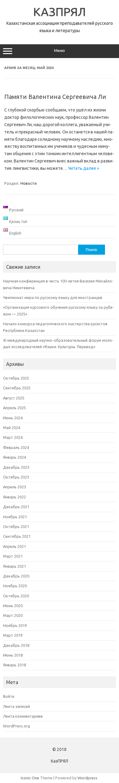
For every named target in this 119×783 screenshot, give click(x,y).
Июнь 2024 (13, 418)
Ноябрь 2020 (15, 586)
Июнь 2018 (13, 655)
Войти (8, 696)
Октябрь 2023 (16, 477)
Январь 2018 (14, 665)
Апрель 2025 (14, 408)
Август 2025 (13, 398)
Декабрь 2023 (16, 467)
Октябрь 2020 (16, 596)
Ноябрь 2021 (15, 517)
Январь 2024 (14, 457)
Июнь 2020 (13, 605)
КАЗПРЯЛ (59, 11)
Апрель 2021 (14, 546)
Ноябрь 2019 (15, 625)
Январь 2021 (14, 566)
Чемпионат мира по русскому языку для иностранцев (52, 297)
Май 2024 (11, 427)
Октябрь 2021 (16, 526)
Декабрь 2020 (16, 576)
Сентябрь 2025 (17, 388)
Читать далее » (83, 168)
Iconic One (30, 778)
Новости (28, 183)
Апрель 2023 (14, 487)
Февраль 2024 (16, 447)
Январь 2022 (14, 497)
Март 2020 (13, 615)
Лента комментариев (23, 716)
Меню (59, 50)
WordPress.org (16, 726)
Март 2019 (13, 635)
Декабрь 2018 (16, 645)
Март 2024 (13, 437)
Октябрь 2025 (16, 378)
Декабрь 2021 (16, 506)
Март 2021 (13, 556)
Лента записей (16, 706)
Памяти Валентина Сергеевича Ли (55, 96)
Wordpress (87, 778)
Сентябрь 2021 (17, 536)
